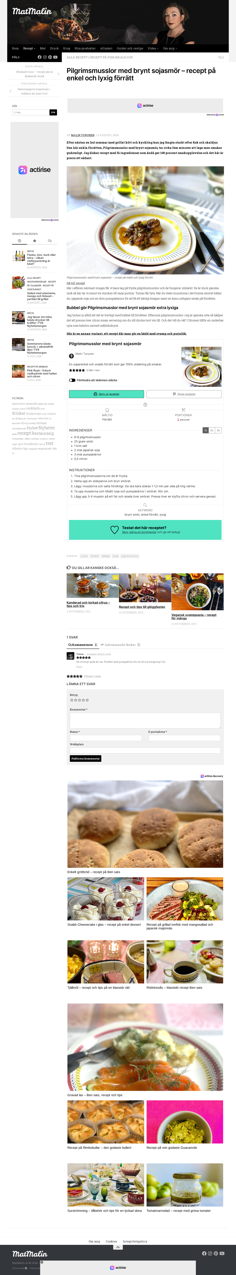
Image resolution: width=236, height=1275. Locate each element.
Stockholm (31, 444)
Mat (43, 48)
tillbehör (17, 448)
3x (218, 430)
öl (13, 453)
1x (205, 430)
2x (211, 430)
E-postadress (157, 731)
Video (152, 48)
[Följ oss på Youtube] (55, 57)
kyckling (32, 423)
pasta (14, 434)
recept (24, 433)
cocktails (33, 408)
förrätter (95, 556)
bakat (40, 403)
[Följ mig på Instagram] (45, 57)
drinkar (19, 413)
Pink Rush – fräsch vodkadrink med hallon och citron (42, 373)
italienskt (43, 418)
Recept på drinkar (37, 366)
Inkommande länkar (122, 645)
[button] (70, 370)
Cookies (111, 1241)
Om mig (169, 48)
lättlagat (106, 556)
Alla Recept (77, 57)
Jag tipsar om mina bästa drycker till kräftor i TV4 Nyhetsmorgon (39, 321)
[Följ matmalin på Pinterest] (50, 57)
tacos (42, 444)
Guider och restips (130, 48)
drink (42, 409)
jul (50, 418)
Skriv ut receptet (108, 394)
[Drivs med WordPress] (26, 1268)
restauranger (18, 438)
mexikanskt (19, 428)
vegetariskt (45, 448)
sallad (27, 438)
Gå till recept (76, 283)
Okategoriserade (36, 281)
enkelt (84, 556)
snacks (52, 438)
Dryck (54, 48)
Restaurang (43, 433)
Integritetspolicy (135, 1241)
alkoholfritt (18, 403)
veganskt (33, 448)
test (50, 443)
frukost (51, 413)
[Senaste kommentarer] (49, 241)
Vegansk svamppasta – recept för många (193, 616)
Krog (66, 48)
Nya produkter (85, 48)
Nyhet (32, 427)
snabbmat (44, 439)
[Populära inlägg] (34, 241)
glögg (18, 418)
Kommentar (78, 709)
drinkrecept (33, 413)
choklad (15, 409)
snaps (14, 444)
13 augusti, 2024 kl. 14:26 (99, 654)
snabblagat (34, 439)
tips (25, 448)
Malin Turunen (82, 135)
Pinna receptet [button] (186, 394)
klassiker (16, 423)
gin (13, 418)
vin (54, 448)
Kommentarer (84, 645)
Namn (75, 731)
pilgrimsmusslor (129, 556)
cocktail (22, 409)
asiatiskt (31, 403)
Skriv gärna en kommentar (139, 532)
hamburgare (32, 418)
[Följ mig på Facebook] (40, 57)
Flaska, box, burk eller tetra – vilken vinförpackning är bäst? (41, 259)
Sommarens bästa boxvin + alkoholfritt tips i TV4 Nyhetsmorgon (40, 348)
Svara (79, 666)
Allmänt (106, 48)
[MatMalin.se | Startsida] (32, 10)
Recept (28, 48)
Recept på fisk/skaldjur (111, 57)
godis (24, 418)
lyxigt (115, 556)
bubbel (51, 404)
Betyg (74, 695)
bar (45, 403)
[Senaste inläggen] (19, 241)
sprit (20, 444)
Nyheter (47, 427)
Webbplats (77, 744)
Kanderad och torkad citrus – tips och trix (88, 604)
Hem (15, 48)
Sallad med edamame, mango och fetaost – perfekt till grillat (41, 296)
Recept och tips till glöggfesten (142, 607)
